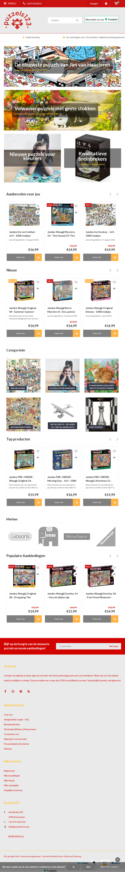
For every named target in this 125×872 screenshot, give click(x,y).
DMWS (54, 856)
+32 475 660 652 (16, 822)
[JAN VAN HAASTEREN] (23, 414)
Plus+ (61, 856)
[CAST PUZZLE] (101, 414)
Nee (88, 867)
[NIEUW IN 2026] (23, 375)
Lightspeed (36, 856)
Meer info (20, 257)
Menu (11, 3)
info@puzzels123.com (18, 826)
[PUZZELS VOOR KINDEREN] (62, 375)
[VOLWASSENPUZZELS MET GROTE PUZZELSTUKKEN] (101, 375)
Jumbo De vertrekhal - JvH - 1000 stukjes (22, 233)
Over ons (8, 714)
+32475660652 (34, 3)
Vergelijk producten (13, 790)
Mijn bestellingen (12, 775)
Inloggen (94, 3)
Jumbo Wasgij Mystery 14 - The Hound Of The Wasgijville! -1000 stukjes (61, 234)
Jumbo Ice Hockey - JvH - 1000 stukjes (100, 233)
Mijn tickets (9, 780)
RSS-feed (69, 856)
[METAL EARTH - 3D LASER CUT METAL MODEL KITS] (62, 414)
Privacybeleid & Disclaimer (16, 744)
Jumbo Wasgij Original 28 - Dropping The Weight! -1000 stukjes (22, 595)
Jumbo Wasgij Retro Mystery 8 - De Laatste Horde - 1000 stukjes (61, 310)
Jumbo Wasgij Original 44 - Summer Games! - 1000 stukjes (22, 310)
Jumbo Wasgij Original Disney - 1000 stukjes (99, 309)
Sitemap (8, 748)
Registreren (9, 771)
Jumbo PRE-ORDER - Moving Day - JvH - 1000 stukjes (61, 479)
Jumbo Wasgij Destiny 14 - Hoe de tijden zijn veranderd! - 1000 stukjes (62, 595)
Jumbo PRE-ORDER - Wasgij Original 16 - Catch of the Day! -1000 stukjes (23, 479)
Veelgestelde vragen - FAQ (16, 719)
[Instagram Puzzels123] (13, 691)
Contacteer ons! (11, 734)
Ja (73, 867)
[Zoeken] (77, 20)
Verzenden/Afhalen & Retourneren (20, 729)
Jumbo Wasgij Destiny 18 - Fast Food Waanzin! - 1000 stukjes (101, 595)
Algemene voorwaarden (15, 739)
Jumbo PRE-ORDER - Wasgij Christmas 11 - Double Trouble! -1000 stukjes (99, 479)
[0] (116, 3)
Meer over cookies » (110, 867)
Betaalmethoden (12, 724)
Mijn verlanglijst (11, 785)
